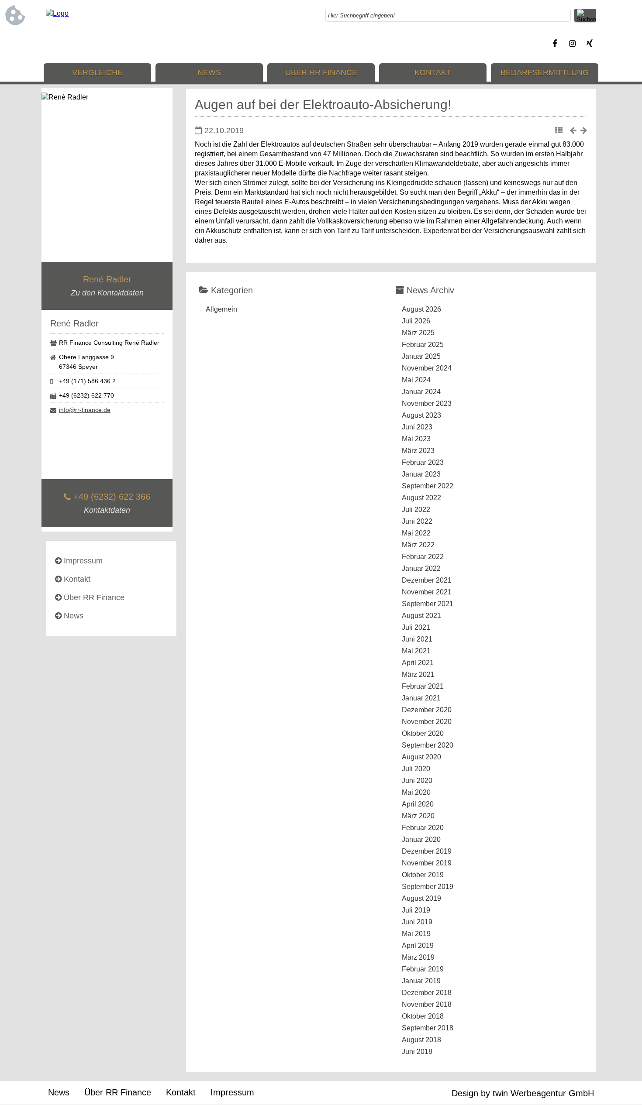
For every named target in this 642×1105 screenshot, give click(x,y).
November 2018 (427, 1004)
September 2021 (427, 603)
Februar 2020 (423, 827)
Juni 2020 (417, 780)
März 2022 (418, 545)
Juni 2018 (417, 1051)
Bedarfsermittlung (544, 72)
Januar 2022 (421, 568)
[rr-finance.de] (57, 13)
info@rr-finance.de (84, 409)
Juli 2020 (416, 768)
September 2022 (427, 486)
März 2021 (418, 674)
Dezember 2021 (427, 580)
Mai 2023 (416, 439)
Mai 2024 (416, 380)
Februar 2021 (423, 686)
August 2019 (421, 898)
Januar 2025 (421, 356)
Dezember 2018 (427, 992)
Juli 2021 (416, 627)
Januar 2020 (421, 839)
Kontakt (432, 72)
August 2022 (421, 497)
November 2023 (427, 403)
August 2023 (421, 415)
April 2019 (418, 945)
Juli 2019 (416, 910)
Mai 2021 (416, 651)
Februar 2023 (423, 462)
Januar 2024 (421, 391)
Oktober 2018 (423, 1016)
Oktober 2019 (423, 875)
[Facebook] (554, 43)
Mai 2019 (416, 933)
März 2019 (418, 957)
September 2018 (427, 1028)
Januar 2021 (421, 698)
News (209, 72)
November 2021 (427, 592)
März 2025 (418, 332)
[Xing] (589, 43)
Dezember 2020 (427, 710)
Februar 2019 (423, 969)
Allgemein (221, 309)
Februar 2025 (423, 344)
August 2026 (421, 309)
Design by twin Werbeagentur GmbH (523, 1093)
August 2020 (421, 757)
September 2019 (427, 886)
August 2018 (421, 1039)
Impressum (83, 560)
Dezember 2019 (427, 851)
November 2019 (427, 863)
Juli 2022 (416, 509)
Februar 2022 (423, 556)
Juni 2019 (417, 922)
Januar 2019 (421, 981)
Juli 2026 (416, 321)
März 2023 (418, 450)
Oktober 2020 (423, 733)
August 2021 (421, 615)
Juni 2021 (417, 639)
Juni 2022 (417, 521)
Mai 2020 (416, 792)
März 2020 (418, 816)
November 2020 (427, 721)
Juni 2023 (417, 427)
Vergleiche (97, 72)
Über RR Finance (321, 72)
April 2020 (418, 804)
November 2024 (427, 368)
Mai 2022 (416, 533)
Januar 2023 (421, 474)
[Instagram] (572, 43)
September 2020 (427, 745)
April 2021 (418, 662)
